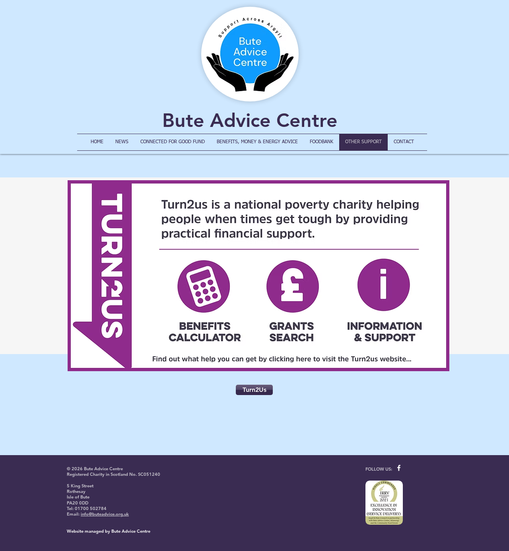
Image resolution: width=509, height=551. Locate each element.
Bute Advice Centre (250, 120)
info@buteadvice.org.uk (105, 514)
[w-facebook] (399, 468)
